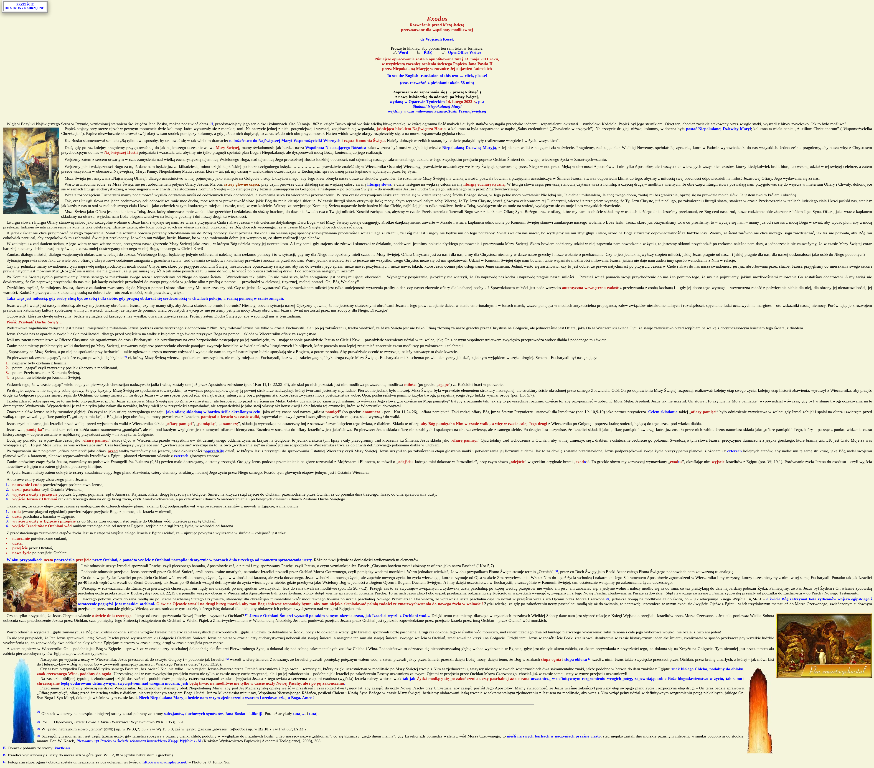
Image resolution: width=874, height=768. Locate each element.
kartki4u (62, 748)
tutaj (313, 713)
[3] (556, 571)
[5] (246, 615)
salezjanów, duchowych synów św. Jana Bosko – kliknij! (213, 713)
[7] (589, 659)
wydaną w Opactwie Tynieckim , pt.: (437, 101)
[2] (125, 357)
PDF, (427, 52)
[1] (211, 123)
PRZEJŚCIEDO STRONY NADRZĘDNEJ (25, 6)
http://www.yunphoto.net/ (165, 762)
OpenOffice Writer (464, 52)
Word (402, 52)
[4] (607, 598)
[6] (227, 659)
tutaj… (299, 713)
